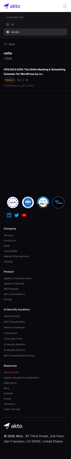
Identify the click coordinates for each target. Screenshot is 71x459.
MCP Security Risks (14, 321)
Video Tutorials (12, 409)
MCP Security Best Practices (19, 355)
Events (7, 398)
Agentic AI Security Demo (17, 278)
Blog (6, 388)
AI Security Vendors (14, 344)
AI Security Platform (14, 350)
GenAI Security (12, 316)
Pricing (7, 299)
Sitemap (8, 261)
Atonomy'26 (11, 372)
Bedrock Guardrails (14, 327)
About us (9, 235)
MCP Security (11, 288)
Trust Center (10, 251)
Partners (8, 393)
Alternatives (10, 382)
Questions (9, 404)
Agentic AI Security (14, 283)
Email (7, 245)
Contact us (10, 240)
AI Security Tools (13, 338)
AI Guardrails (11, 333)
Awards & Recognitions (16, 256)
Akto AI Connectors (14, 294)
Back (12, 44)
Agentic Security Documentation (21, 377)
